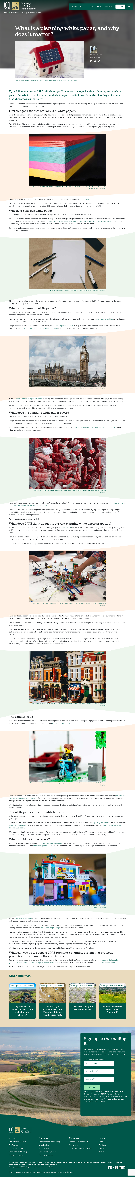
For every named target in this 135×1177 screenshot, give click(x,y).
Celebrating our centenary (79, 1142)
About (91, 6)
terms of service (63, 1172)
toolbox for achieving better (51, 843)
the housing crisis (40, 846)
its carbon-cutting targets (62, 723)
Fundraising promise (91, 1162)
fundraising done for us (106, 963)
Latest (99, 6)
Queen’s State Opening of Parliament (28, 399)
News (101, 1142)
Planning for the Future (64, 326)
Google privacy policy (47, 1172)
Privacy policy (50, 1162)
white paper (84, 199)
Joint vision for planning (50, 928)
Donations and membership (49, 1142)
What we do (73, 1145)
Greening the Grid (16, 1155)
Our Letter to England (17, 1142)
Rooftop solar (14, 1145)
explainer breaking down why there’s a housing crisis (96, 428)
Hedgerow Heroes (16, 1149)
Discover (102, 1149)
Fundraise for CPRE (46, 1149)
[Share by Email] (99, 61)
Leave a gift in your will (47, 1152)
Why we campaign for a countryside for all (42, 1165)
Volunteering (44, 1145)
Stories (101, 1152)
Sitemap (40, 1162)
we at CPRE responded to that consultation (41, 328)
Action (74, 6)
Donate (120, 6)
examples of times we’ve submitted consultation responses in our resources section (82, 221)
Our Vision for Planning (18, 1152)
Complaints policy (75, 1162)
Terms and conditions (27, 1162)
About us (74, 1138)
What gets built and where (31, 12)
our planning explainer (104, 319)
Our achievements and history (80, 1149)
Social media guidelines (17, 1165)
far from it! (67, 528)
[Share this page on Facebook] (91, 61)
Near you (108, 6)
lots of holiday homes (17, 825)
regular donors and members (49, 963)
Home (6, 12)
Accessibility (13, 1162)
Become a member (46, 1155)
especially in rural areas (101, 823)
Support (83, 6)
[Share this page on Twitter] (95, 61)
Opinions (102, 1145)
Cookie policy (62, 1162)
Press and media (106, 1162)
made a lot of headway (23, 918)
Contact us (118, 1162)
